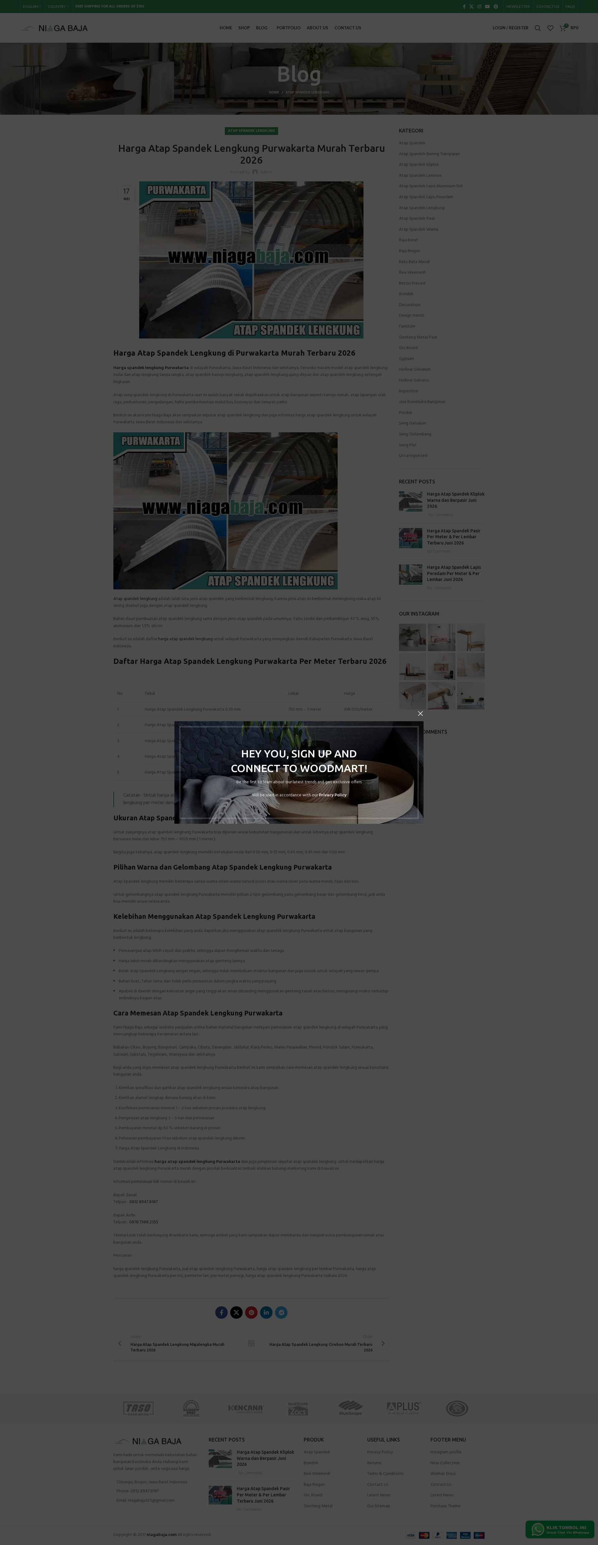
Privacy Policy (332, 795)
